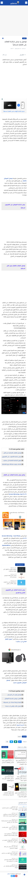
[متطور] (15, 3)
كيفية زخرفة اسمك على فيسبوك (12, 702)
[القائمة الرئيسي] (26, 3)
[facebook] (14, 876)
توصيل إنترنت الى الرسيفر (14, 694)
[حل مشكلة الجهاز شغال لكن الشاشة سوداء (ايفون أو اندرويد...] (20, 786)
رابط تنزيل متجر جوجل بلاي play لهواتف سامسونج (11, 847)
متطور (8, 873)
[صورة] (23, 808)
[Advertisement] (14, 21)
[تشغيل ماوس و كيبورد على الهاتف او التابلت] (21, 569)
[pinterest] (16, 876)
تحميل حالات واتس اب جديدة (13, 706)
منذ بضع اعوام (12, 567)
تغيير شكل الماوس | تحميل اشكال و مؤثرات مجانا (10, 808)
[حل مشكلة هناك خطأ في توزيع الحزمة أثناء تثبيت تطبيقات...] (20, 754)
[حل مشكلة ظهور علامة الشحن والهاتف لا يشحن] (7, 754)
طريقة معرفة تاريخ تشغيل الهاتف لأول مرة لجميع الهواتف (8, 778)
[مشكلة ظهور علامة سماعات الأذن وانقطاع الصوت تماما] (20, 770)
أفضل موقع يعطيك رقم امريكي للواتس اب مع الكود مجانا (11, 860)
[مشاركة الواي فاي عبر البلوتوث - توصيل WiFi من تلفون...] (21, 582)
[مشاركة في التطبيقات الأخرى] (7, 741)
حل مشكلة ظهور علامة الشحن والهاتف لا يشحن (8, 761)
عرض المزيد (5, 747)
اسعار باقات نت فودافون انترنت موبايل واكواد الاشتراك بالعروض (11, 834)
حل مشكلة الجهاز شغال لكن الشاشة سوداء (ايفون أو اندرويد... (21, 794)
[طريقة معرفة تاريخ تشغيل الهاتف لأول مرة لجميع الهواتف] (7, 770)
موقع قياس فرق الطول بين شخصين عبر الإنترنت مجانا (10, 854)
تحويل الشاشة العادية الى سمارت (12, 460)
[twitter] (12, 876)
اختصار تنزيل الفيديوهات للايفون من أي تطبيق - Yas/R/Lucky (10, 841)
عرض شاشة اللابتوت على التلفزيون (11, 456)
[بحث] (2, 3)
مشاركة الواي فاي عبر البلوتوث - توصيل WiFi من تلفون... (9, 582)
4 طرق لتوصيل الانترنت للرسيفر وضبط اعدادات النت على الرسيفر (9, 821)
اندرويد (24, 38)
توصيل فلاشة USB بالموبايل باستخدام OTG (10, 576)
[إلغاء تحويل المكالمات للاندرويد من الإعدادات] (7, 786)
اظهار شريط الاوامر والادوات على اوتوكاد (11, 866)
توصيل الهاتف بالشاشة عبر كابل (12, 453)
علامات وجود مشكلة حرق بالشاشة (11, 464)
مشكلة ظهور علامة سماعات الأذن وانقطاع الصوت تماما (21, 778)
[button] (20, 741)
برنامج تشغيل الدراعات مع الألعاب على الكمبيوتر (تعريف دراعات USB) (10, 815)
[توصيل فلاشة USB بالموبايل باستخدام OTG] (21, 576)
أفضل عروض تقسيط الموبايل (13, 698)
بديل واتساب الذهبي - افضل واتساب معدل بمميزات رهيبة (10, 828)
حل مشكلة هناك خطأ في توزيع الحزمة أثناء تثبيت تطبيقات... (21, 762)
